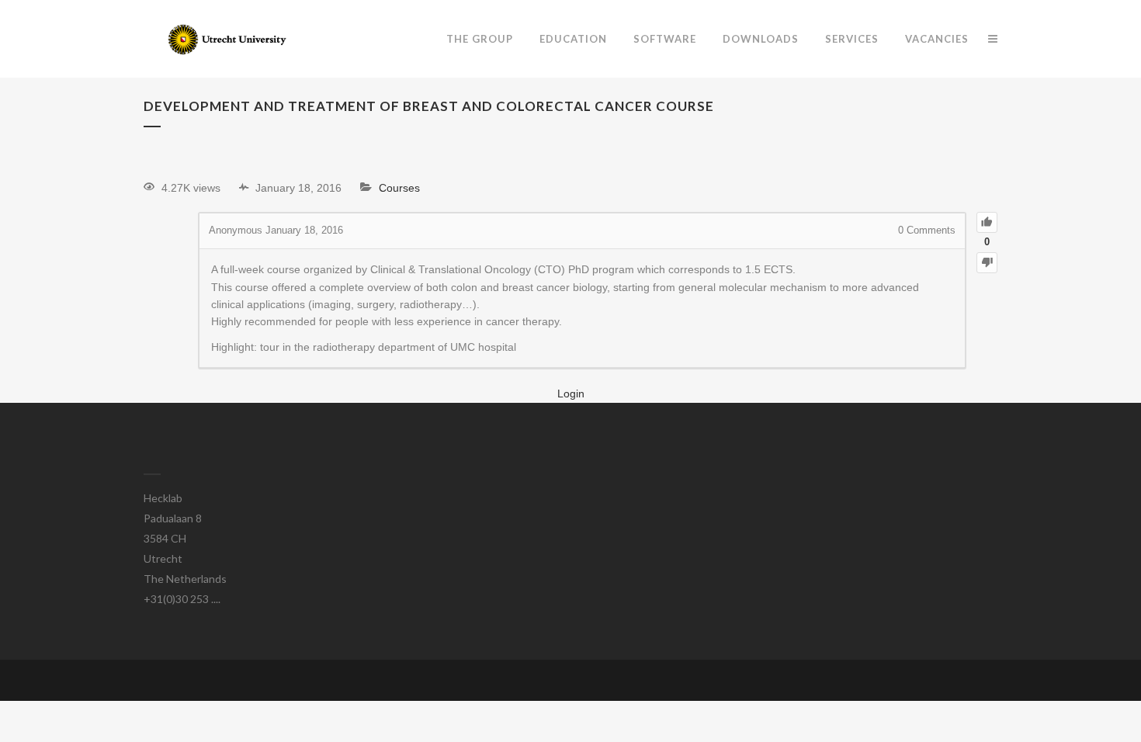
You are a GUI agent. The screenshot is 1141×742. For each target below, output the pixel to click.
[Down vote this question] (986, 262)
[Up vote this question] (986, 222)
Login (570, 393)
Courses (399, 188)
